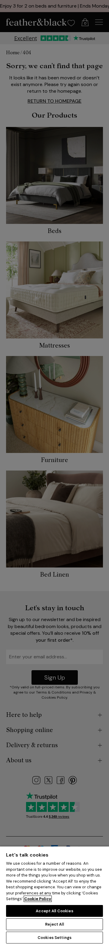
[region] (54, 895)
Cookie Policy (37, 898)
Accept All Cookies (54, 910)
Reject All (54, 924)
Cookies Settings (54, 937)
